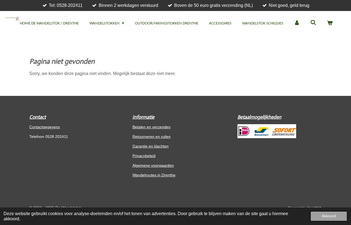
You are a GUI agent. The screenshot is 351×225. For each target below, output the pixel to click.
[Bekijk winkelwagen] (330, 23)
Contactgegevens (44, 127)
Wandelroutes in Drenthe (154, 175)
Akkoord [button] (329, 216)
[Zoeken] (313, 23)
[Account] (297, 23)
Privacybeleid (143, 156)
